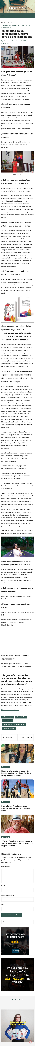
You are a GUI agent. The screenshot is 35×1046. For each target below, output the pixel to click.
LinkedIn (22, 1000)
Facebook (12, 1000)
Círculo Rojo (7, 717)
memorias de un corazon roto (14, 725)
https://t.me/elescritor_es (10, 710)
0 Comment (5, 43)
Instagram (19, 1000)
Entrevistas (5, 767)
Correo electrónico (7, 895)
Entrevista (7, 721)
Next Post (25, 737)
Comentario (5, 867)
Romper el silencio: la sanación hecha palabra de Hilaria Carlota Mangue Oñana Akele (16, 773)
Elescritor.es (7, 41)
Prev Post (9, 737)
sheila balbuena (9, 729)
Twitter (16, 1000)
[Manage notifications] (30, 1041)
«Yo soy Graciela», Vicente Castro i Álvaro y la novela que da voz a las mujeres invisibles (17, 843)
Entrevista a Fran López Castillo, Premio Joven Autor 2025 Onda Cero (16, 808)
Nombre (4, 886)
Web (2, 905)
